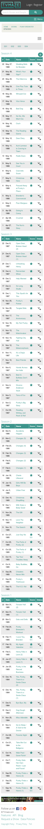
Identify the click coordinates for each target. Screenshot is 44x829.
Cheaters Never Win (20, 573)
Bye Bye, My (21, 702)
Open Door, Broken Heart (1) (21, 256)
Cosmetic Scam (20, 172)
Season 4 (6, 53)
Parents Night (21, 735)
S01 (5, 46)
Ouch (18, 123)
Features (6, 815)
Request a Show (10, 819)
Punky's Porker (19, 302)
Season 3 (6, 234)
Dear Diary (20, 138)
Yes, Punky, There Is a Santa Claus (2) (21, 680)
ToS (30, 824)
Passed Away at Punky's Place (21, 188)
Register (38, 4)
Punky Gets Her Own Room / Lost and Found (21, 764)
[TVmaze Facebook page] (17, 809)
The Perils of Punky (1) (21, 550)
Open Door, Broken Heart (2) (21, 246)
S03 (19, 46)
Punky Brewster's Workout (20, 629)
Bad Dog (19, 108)
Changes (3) (21, 453)
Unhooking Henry (20, 265)
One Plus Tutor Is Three (22, 87)
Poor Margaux (21, 203)
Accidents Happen (20, 432)
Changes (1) (21, 468)
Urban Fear (20, 490)
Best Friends (21, 360)
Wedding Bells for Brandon (21, 65)
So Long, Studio (19, 287)
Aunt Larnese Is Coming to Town (21, 148)
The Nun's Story (20, 226)
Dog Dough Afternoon (20, 711)
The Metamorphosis (22, 346)
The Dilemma (21, 79)
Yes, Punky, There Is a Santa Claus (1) (21, 693)
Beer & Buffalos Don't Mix (21, 377)
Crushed (19, 217)
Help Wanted (21, 278)
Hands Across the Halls (22, 368)
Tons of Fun (20, 395)
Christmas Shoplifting (20, 499)
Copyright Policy (7, 824)
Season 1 (6, 595)
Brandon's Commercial (21, 197)
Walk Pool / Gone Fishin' (21, 754)
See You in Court (20, 164)
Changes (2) (21, 460)
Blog (20, 815)
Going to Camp (19, 212)
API (14, 815)
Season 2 (6, 421)
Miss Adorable (22, 717)
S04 (26, 46)
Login (29, 4)
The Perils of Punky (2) (21, 543)
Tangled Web (21, 308)
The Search (20, 527)
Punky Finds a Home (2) (22, 782)
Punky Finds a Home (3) (22, 774)
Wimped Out (21, 93)
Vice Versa (20, 101)
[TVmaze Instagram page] (21, 809)
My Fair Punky (22, 323)
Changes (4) (21, 445)
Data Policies (28, 819)
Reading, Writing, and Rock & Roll (21, 413)
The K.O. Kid (21, 586)
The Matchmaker (21, 331)
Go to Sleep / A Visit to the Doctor (21, 728)
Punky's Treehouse (20, 580)
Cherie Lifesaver (19, 476)
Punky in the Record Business (21, 669)
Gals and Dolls (22, 619)
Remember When (20, 272)
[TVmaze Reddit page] (24, 809)
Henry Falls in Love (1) (21, 660)
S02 (12, 46)
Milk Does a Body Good (21, 506)
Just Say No (21, 534)
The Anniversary (21, 317)
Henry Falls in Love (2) (21, 653)
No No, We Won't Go (20, 117)
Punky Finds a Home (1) (22, 789)
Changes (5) (21, 438)
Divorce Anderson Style (20, 388)
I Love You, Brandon (20, 638)
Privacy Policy (21, 824)
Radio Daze (20, 155)
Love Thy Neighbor (19, 521)
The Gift (19, 512)
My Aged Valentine (19, 645)
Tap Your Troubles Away (22, 558)
